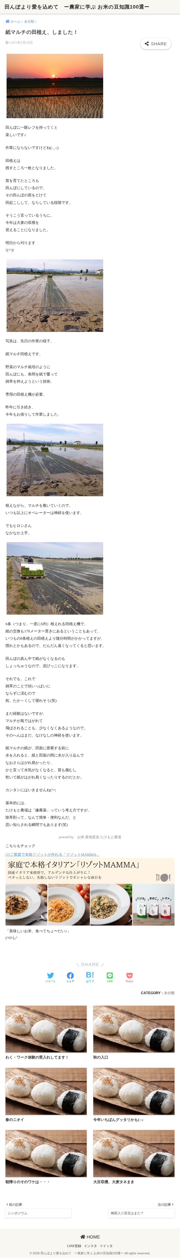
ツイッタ (106, 1246)
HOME (92, 1236)
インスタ (90, 1246)
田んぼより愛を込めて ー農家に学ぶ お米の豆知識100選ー (77, 7)
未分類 (169, 993)
